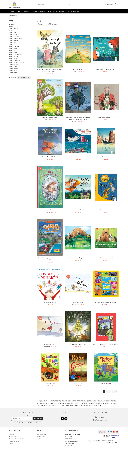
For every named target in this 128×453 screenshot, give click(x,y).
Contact (11, 443)
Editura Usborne (13, 68)
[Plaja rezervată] (78, 283)
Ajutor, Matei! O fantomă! (50, 157)
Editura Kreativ (13, 50)
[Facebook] (62, 418)
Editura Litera (13, 52)
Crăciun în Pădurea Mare (78, 344)
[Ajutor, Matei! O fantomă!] (50, 141)
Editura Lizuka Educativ (15, 54)
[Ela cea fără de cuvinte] (78, 141)
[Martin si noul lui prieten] (78, 237)
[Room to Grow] (78, 367)
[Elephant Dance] (106, 367)
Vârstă (11, 26)
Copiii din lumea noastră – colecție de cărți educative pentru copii (78, 118)
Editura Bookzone (14, 36)
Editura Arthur (13, 34)
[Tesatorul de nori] (78, 49)
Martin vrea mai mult (106, 258)
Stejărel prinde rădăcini (49, 118)
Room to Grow (78, 383)
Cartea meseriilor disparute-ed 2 (106, 118)
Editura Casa (12, 42)
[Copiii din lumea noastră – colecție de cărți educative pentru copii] (78, 97)
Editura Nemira (13, 56)
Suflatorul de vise (106, 157)
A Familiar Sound (50, 383)
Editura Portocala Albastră (16, 62)
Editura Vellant (13, 70)
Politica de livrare (14, 441)
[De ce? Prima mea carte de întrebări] (106, 284)
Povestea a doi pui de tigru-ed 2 (106, 69)
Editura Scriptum (14, 64)
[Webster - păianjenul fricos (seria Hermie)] (106, 327)
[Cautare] (70, 4)
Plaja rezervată (78, 302)
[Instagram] (65, 418)
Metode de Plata (41, 434)
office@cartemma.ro (101, 420)
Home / (11, 16)
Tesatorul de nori (78, 69)
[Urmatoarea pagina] (116, 391)
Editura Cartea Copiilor (15, 38)
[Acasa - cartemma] (18, 4)
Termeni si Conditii (14, 437)
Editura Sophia (13, 66)
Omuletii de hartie (50, 302)
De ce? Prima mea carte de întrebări (106, 302)
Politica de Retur (41, 437)
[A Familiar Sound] (50, 367)
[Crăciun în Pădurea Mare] (78, 326)
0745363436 (101, 417)
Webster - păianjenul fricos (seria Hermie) (106, 344)
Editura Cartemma (14, 40)
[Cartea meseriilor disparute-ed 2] (106, 97)
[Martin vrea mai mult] (106, 238)
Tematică (11, 24)
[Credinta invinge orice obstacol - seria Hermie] (50, 237)
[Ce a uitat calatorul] (106, 187)
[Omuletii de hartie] (50, 283)
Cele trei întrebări (49, 344)
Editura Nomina (13, 58)
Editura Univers (13, 28)
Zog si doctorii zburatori (78, 210)
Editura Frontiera (14, 46)
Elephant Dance (106, 383)
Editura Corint (13, 44)
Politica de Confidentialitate (29, 423)
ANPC (38, 439)
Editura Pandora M (14, 60)
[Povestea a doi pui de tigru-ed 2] (106, 49)
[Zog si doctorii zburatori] (78, 187)
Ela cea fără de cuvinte (78, 157)
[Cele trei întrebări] (50, 327)
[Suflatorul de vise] (106, 141)
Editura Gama (13, 48)
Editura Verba (13, 72)
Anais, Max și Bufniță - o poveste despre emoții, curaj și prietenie (50, 70)
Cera (10, 30)
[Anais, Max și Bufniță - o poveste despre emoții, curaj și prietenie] (50, 49)
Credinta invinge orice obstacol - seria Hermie (50, 259)
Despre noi (12, 434)
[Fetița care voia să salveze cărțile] (50, 187)
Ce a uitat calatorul (106, 210)
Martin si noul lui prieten (78, 258)
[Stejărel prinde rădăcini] (50, 97)
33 (113, 391)
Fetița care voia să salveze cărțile (50, 210)
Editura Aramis (13, 32)
